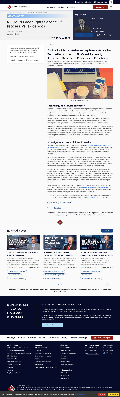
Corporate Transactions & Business (19, 353)
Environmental (12, 359)
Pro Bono (63, 359)
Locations (71, 7)
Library (15, 12)
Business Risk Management (54, 275)
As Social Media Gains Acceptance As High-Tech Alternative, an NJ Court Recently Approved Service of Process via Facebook (25, 50)
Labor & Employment (14, 364)
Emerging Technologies (43, 353)
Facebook (109, 350)
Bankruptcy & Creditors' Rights (17, 348)
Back (52, 45)
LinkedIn (109, 348)
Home (9, 12)
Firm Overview (53, 338)
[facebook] (57, 38)
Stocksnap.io (86, 100)
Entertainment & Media (43, 356)
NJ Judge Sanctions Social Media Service (24, 60)
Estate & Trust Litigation (17, 271)
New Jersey (53, 203)
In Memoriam (65, 362)
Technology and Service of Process (22, 56)
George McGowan (91, 267)
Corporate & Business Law (54, 271)
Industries (32, 338)
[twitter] (60, 38)
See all (107, 231)
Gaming (37, 359)
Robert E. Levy (17, 31)
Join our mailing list (84, 2)
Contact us (100, 7)
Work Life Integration (67, 364)
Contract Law (86, 275)
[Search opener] (111, 2)
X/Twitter (109, 353)
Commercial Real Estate (15, 350)
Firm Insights (22, 12)
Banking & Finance (41, 348)
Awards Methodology (78, 338)
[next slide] (111, 284)
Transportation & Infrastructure (46, 367)
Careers (42, 338)
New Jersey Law (14, 275)
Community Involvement (69, 353)
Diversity (63, 356)
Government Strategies (43, 362)
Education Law (12, 356)
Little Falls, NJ (65, 375)
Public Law (10, 370)
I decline (102, 394)
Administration (65, 350)
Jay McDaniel (53, 267)
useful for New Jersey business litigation (94, 187)
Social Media (66, 203)
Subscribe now (52, 325)
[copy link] (69, 38)
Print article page (105, 35)
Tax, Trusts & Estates (14, 373)
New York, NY (64, 373)
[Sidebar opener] (111, 7)
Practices (21, 338)
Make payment (102, 2)
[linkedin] (63, 38)
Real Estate (39, 364)
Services (61, 7)
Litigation (57, 208)
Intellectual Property (52, 278)
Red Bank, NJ (64, 378)
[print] (66, 38)
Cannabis (38, 350)
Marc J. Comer (17, 267)
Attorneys (51, 7)
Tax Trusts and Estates (16, 278)
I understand (113, 394)
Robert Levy (92, 197)
